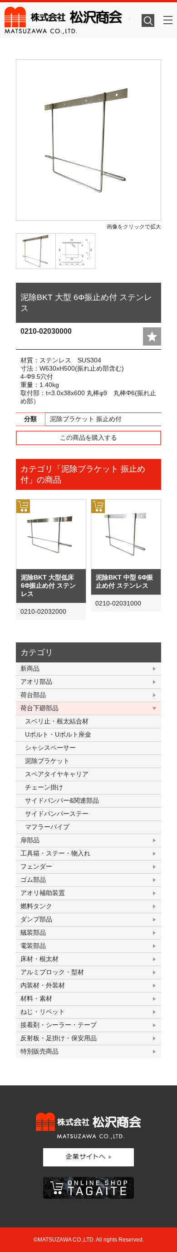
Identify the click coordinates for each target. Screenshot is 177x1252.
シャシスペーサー (50, 747)
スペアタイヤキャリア (56, 774)
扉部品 (29, 840)
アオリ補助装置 (42, 892)
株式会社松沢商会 (67, 20)
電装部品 (33, 945)
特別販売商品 (39, 1051)
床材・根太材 (39, 958)
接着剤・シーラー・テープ (58, 1024)
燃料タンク (36, 906)
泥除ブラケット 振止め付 (86, 418)
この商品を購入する (88, 437)
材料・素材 (36, 998)
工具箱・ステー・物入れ (55, 853)
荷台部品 (33, 694)
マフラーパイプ (47, 826)
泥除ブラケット (47, 760)
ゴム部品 (33, 879)
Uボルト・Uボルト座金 (58, 734)
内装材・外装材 (42, 985)
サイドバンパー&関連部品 (62, 800)
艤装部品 (33, 932)
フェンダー (36, 866)
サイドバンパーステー (56, 813)
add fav (152, 336)
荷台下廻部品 (39, 708)
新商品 (29, 668)
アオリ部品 (36, 681)
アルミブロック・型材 (52, 972)
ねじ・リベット (42, 1011)
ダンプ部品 (36, 919)
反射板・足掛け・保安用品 (58, 1038)
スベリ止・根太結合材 (56, 721)
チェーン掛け (44, 787)
